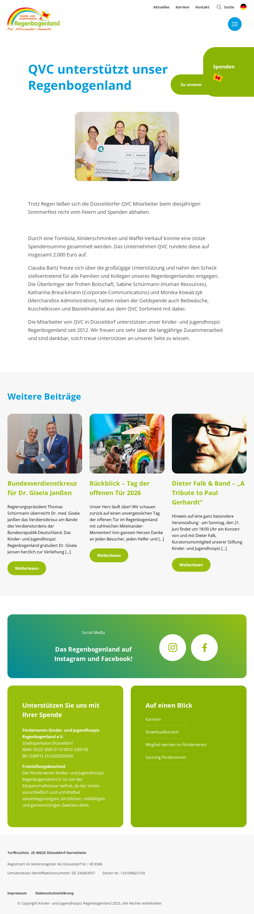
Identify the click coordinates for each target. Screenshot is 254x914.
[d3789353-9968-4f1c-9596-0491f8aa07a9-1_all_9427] (44, 416)
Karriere (153, 719)
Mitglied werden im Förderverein (176, 744)
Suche (229, 7)
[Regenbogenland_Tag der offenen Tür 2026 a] (127, 416)
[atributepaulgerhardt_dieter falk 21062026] (209, 416)
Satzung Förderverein (166, 757)
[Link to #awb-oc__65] (219, 7)
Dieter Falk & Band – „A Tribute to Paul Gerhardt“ (208, 492)
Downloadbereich (162, 732)
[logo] (33, 9)
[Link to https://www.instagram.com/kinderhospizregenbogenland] (172, 647)
